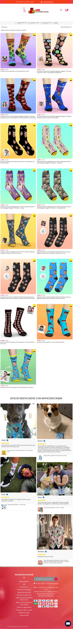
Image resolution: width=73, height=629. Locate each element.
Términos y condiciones (24, 595)
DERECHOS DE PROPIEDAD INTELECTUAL (24, 599)
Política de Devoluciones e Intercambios (24, 603)
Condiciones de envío (24, 592)
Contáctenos (24, 587)
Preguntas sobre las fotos (24, 610)
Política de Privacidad (24, 589)
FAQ (24, 584)
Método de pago (24, 613)
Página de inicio (5, 30)
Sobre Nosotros (24, 581)
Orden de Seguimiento (24, 607)
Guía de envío (24, 615)
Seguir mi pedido (48, 2)
